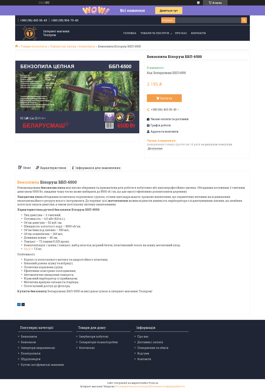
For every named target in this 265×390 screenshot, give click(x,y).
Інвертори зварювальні (38, 348)
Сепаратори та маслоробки (98, 342)
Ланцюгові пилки (63, 46)
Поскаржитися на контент (131, 386)
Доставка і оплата (150, 342)
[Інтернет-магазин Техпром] (29, 33)
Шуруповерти (31, 359)
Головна (129, 33)
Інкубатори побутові (94, 336)
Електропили (31, 353)
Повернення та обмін (152, 348)
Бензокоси (28, 342)
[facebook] (19, 305)
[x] (23, 305)
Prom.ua (153, 382)
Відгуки (143, 353)
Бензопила (28, 182)
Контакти (198, 33)
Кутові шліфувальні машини (42, 364)
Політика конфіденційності (167, 386)
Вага (27, 249)
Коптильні (87, 348)
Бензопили (87, 46)
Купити (166, 98)
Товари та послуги (154, 33)
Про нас (181, 33)
